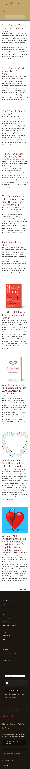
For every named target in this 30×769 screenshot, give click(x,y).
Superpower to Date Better (12, 243)
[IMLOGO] (15, 2)
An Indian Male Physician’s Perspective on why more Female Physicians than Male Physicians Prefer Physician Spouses (14, 543)
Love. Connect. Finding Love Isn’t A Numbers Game (14, 28)
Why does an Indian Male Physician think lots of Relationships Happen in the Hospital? (14, 465)
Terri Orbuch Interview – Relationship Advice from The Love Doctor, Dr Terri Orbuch (14, 200)
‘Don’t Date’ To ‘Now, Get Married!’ (15, 113)
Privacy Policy (5, 765)
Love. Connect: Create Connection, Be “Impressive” (13, 71)
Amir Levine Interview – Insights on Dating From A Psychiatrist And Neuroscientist (14, 389)
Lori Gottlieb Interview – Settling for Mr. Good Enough (15, 314)
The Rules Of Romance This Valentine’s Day (14, 155)
